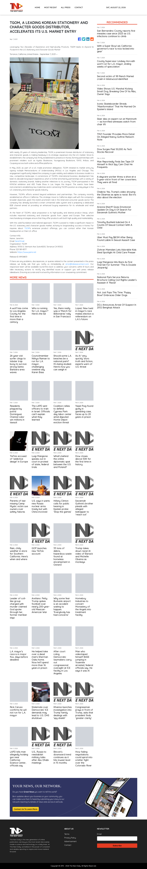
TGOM (27, 228)
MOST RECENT (50, 7)
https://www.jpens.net (26, 252)
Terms (66, 834)
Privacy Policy (70, 838)
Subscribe (117, 845)
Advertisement (70, 841)
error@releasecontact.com (77, 264)
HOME (37, 7)
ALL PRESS (65, 7)
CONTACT (79, 7)
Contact (67, 845)
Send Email (19, 241)
